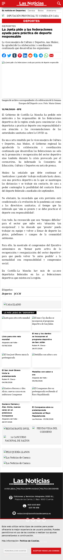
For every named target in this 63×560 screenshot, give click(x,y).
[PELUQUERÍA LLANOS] (17, 451)
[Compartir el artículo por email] (51, 55)
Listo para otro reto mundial (11, 337)
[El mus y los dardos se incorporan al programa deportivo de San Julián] (46, 323)
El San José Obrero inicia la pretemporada (11, 373)
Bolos (41, 11)
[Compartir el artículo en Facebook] (4, 55)
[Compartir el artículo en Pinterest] (20, 55)
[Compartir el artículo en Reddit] (30, 55)
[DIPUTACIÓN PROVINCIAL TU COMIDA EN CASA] (31, 15)
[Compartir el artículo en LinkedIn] (25, 55)
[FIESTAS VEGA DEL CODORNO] (45, 429)
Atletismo (51, 11)
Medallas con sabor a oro (42, 373)
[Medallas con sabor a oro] (46, 360)
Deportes (31, 21)
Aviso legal (10, 489)
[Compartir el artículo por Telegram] (41, 55)
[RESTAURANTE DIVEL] (16, 428)
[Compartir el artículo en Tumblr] (14, 55)
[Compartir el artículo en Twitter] (9, 55)
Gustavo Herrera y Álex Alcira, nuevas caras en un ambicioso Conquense (11, 410)
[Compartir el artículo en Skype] (36, 55)
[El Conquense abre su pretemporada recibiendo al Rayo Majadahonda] (46, 394)
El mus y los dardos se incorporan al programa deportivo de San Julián (42, 337)
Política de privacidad (28, 489)
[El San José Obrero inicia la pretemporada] (16, 360)
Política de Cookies (49, 489)
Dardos (31, 11)
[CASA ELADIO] (12, 304)
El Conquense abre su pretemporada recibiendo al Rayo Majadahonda (42, 411)
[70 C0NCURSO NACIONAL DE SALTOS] (17, 438)
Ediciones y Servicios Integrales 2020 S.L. (34, 496)
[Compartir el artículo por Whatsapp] (46, 55)
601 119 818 (34, 508)
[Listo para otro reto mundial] (16, 323)
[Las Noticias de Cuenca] (17, 457)
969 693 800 (34, 505)
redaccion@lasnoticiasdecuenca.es (34, 513)
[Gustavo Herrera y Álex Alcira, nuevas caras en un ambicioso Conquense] (16, 394)
